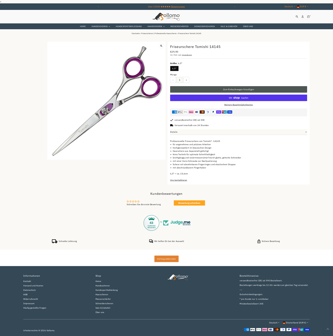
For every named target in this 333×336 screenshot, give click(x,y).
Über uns (248, 26)
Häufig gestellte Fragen (34, 308)
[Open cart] (308, 16)
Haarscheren (155, 26)
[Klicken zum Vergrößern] (161, 46)
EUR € (303, 6)
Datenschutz (29, 290)
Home (83, 26)
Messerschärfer (179, 26)
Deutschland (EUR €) (296, 322)
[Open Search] (297, 16)
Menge (173, 74)
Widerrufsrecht (30, 299)
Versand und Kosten (33, 285)
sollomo (51, 330)
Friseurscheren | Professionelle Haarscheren (159, 33)
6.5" (174, 68)
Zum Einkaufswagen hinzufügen (238, 89)
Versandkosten (187, 55)
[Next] (235, 6)
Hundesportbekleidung (129, 26)
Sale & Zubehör (229, 26)
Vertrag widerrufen (166, 259)
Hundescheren (100, 26)
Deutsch (288, 6)
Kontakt (27, 281)
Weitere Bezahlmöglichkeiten (238, 104)
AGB (25, 294)
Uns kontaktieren (178, 180)
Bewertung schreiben (189, 203)
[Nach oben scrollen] (327, 328)
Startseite (136, 33)
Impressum (29, 303)
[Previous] (98, 6)
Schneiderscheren (204, 26)
